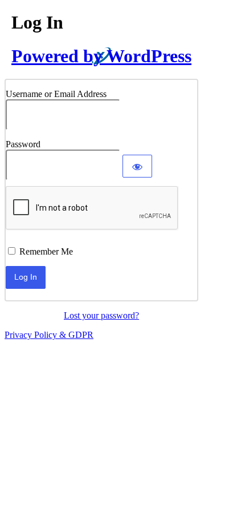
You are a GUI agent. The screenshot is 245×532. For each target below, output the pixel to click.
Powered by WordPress (101, 56)
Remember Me (46, 251)
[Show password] (137, 166)
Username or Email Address (56, 94)
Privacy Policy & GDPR (49, 335)
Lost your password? (101, 315)
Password (23, 144)
